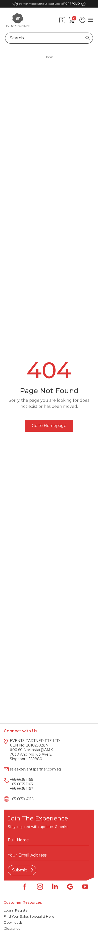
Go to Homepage (49, 425)
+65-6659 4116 (21, 799)
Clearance (12, 928)
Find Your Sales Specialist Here (29, 916)
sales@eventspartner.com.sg (35, 769)
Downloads (13, 922)
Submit (20, 870)
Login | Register (16, 910)
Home (49, 57)
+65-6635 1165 (21, 784)
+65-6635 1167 (21, 788)
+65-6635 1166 (21, 779)
